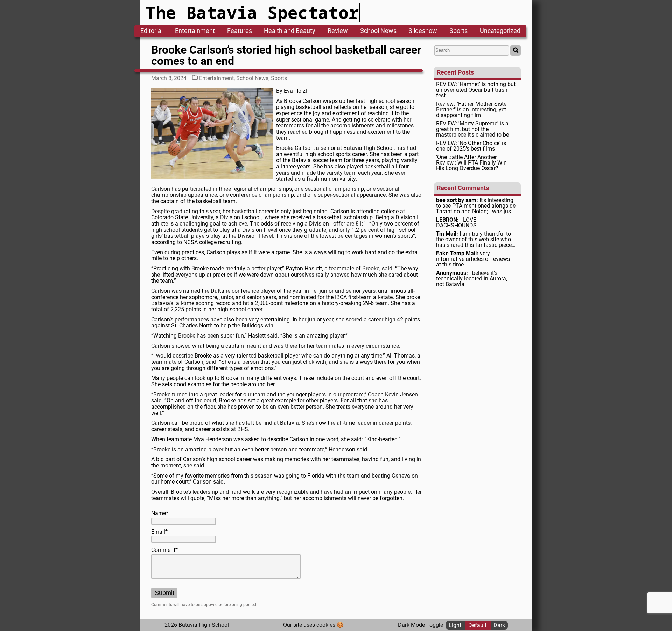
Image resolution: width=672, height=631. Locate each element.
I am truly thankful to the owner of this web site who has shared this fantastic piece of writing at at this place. (474, 239)
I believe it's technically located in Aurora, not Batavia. (471, 278)
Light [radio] (456, 625)
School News (378, 31)
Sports (458, 31)
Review (338, 31)
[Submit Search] (515, 50)
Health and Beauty (289, 31)
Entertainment (195, 31)
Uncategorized (500, 31)
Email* (159, 532)
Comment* (164, 550)
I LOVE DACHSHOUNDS (456, 222)
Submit (164, 592)
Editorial (151, 31)
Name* (159, 513)
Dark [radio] (499, 625)
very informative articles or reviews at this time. (473, 259)
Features (239, 31)
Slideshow (422, 31)
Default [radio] (478, 625)
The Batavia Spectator (252, 12)
